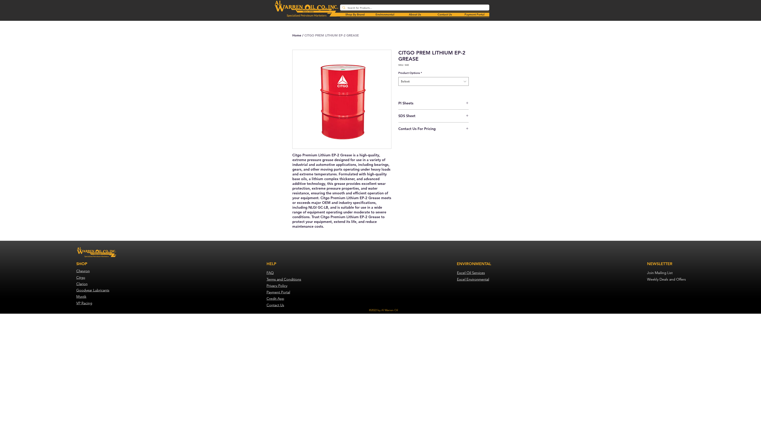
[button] (385, 14)
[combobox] (433, 81)
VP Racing (84, 303)
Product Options (410, 73)
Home (296, 35)
